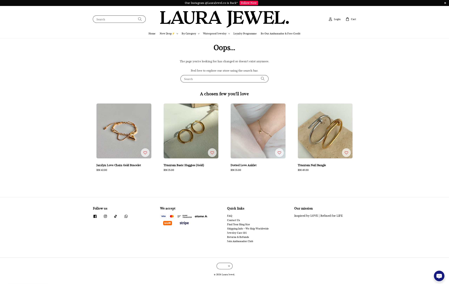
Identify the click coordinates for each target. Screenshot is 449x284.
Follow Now (249, 3)
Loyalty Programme (245, 33)
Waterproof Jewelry (215, 33)
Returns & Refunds (238, 237)
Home (152, 33)
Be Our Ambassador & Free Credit (281, 33)
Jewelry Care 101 (237, 232)
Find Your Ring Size (238, 224)
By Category (189, 33)
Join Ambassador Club (240, 241)
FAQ (229, 215)
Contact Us (233, 220)
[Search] (140, 19)
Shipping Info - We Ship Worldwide (248, 228)
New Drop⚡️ (167, 33)
